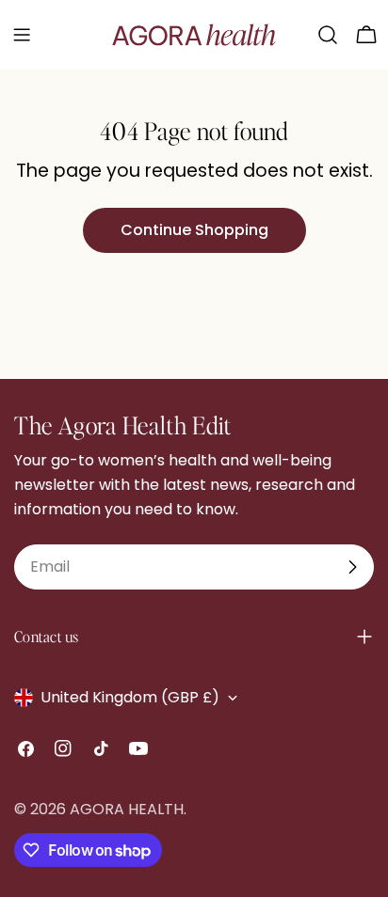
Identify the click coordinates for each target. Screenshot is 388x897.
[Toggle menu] (21, 35)
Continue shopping (194, 230)
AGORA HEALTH (127, 809)
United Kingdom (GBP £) (129, 697)
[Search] (328, 35)
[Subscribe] (352, 567)
